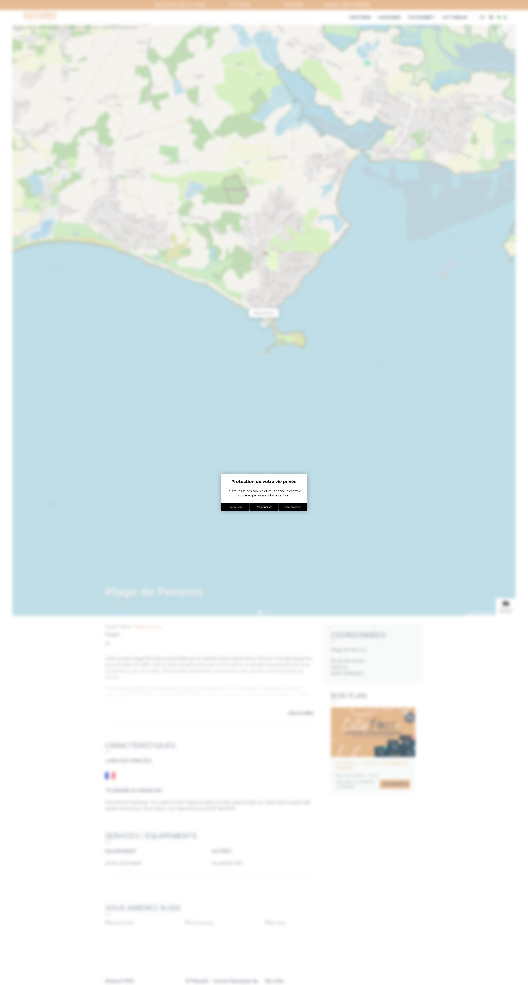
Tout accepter (293, 506)
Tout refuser (235, 506)
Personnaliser (264, 506)
